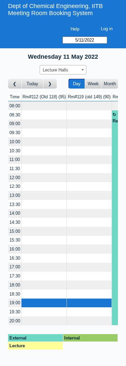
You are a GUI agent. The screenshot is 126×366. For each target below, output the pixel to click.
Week (93, 83)
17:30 (14, 275)
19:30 (14, 311)
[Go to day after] (50, 84)
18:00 (14, 284)
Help (75, 29)
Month (110, 83)
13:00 (14, 195)
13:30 (14, 204)
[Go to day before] (15, 84)
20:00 (14, 320)
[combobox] (63, 69)
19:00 (14, 302)
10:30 (14, 150)
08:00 (14, 105)
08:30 (14, 114)
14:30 (14, 222)
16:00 (14, 249)
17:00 (14, 266)
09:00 (14, 123)
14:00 (14, 213)
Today (32, 83)
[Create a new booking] (44, 105)
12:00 (14, 177)
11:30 (14, 168)
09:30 (14, 132)
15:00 (14, 231)
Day (77, 83)
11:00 (14, 159)
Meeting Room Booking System (50, 13)
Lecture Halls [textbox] (55, 69)
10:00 (14, 141)
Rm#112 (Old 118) (44, 96)
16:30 (14, 258)
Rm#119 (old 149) (88, 96)
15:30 (14, 240)
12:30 (14, 186)
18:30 (14, 294)
